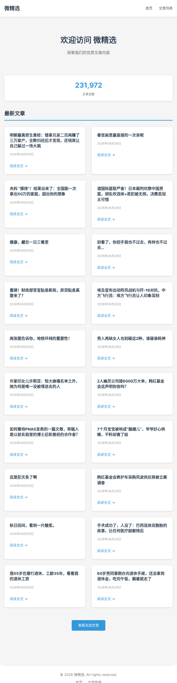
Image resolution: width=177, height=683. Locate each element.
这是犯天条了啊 (23, 477)
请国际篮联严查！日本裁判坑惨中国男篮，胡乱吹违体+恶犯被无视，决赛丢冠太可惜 (131, 194)
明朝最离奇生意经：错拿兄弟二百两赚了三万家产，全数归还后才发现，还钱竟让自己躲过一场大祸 (45, 140)
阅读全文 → (19, 166)
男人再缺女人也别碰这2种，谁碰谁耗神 (131, 338)
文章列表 (166, 8)
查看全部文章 (88, 625)
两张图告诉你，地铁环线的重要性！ (41, 338)
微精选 (12, 8)
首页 (148, 8)
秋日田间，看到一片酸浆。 (33, 525)
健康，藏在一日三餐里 (29, 242)
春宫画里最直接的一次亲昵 (120, 135)
